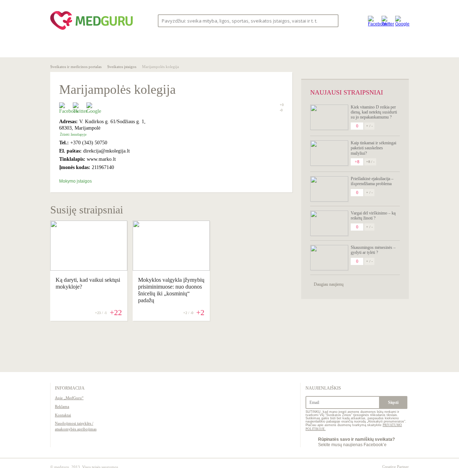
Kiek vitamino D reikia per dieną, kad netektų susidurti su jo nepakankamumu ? (374, 112)
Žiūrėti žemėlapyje (73, 134)
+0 (282, 105)
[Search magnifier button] (330, 20)
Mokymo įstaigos (75, 181)
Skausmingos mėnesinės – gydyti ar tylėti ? (373, 250)
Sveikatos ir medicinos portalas (75, 66)
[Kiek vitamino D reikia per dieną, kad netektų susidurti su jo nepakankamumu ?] (329, 117)
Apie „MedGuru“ (69, 398)
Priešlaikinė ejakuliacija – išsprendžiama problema (372, 181)
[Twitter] (387, 20)
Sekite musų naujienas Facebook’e (356, 442)
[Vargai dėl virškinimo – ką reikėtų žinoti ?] (329, 223)
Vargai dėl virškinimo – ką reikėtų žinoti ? (373, 216)
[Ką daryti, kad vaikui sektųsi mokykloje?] (88, 269)
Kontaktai (63, 415)
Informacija (70, 388)
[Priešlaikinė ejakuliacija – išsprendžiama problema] (329, 189)
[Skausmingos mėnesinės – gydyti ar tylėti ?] (329, 257)
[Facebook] (373, 20)
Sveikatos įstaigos (121, 66)
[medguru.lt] (91, 29)
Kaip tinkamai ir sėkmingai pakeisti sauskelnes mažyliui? (373, 148)
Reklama (62, 406)
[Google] (400, 20)
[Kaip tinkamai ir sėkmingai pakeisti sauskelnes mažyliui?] (329, 153)
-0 (281, 110)
